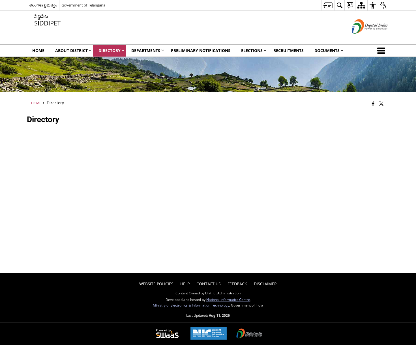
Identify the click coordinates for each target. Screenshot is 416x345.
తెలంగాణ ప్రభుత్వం (43, 5)
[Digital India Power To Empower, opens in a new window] (249, 334)
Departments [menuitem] (145, 50)
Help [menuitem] (185, 283)
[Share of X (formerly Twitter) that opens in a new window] (381, 103)
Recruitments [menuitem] (288, 50)
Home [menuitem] (38, 50)
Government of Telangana (83, 5)
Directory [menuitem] (109, 50)
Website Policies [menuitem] (156, 283)
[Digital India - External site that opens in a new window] (362, 38)
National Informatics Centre (228, 299)
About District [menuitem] (71, 50)
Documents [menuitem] (327, 50)
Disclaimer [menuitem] (265, 283)
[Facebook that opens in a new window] (373, 103)
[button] (382, 51)
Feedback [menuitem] (237, 283)
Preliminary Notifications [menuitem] (200, 50)
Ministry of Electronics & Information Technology (191, 305)
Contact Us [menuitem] (208, 283)
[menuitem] (327, 5)
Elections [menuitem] (252, 50)
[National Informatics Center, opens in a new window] (208, 334)
